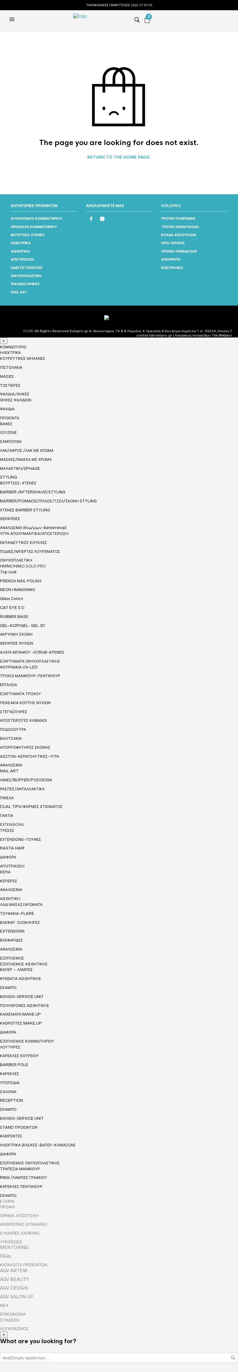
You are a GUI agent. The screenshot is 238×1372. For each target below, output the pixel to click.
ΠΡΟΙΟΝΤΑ (9, 418)
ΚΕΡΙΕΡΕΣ (8, 881)
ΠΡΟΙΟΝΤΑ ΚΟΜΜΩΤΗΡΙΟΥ (34, 227)
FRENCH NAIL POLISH (20, 581)
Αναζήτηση (233, 1357)
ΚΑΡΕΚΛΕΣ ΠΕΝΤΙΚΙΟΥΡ (21, 1186)
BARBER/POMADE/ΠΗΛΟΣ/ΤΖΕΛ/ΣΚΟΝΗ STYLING (48, 501)
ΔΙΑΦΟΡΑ (8, 857)
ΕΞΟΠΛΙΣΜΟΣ (12, 958)
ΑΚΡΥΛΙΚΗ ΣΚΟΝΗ (16, 634)
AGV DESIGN (14, 1288)
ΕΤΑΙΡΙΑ (7, 1201)
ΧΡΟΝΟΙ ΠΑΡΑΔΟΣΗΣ (179, 251)
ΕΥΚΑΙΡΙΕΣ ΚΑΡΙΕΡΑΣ (20, 1233)
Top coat (8, 572)
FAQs (5, 1256)
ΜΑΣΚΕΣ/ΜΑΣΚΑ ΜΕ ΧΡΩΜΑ (26, 459)
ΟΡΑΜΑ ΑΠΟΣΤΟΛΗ (19, 1215)
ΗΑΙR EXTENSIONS (26, 268)
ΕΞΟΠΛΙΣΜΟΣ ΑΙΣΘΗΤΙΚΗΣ (24, 964)
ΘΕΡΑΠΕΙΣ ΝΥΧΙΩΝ (16, 643)
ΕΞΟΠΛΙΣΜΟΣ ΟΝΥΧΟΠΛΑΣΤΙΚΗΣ (30, 1163)
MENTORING (14, 1247)
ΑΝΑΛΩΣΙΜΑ (11, 765)
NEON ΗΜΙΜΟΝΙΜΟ (17, 589)
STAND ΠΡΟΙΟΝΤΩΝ (18, 1127)
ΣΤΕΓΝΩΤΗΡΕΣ (13, 711)
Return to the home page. (119, 157)
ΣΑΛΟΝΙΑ (8, 1091)
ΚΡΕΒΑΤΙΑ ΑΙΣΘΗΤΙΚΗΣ (20, 978)
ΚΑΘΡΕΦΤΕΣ (11, 1136)
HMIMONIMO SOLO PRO (23, 566)
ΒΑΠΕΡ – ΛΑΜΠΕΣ (16, 969)
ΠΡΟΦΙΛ (7, 1206)
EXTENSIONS (12, 824)
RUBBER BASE (14, 616)
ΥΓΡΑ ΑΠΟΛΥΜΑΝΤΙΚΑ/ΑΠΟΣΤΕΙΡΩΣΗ (34, 533)
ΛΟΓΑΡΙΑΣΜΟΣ (14, 1328)
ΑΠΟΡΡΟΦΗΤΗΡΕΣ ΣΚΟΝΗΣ (25, 747)
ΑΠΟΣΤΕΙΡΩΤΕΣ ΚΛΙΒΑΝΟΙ (23, 720)
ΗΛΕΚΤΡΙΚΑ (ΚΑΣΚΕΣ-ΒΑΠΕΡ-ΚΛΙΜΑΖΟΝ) (37, 1145)
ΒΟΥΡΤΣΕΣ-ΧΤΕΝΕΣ (28, 235)
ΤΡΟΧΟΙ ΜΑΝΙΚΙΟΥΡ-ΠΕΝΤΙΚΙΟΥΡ (30, 675)
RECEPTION (11, 1100)
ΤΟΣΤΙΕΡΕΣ (10, 385)
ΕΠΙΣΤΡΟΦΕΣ (172, 268)
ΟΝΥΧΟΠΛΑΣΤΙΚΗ (26, 276)
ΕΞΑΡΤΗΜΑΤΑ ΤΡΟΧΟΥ (20, 693)
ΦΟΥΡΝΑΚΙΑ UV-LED (19, 667)
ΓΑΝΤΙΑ (6, 815)
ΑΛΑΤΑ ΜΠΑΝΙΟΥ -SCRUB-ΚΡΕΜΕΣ (32, 652)
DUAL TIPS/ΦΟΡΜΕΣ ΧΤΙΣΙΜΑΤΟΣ (31, 806)
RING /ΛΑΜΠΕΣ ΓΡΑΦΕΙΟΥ (23, 1177)
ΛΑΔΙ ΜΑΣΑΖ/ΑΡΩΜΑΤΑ (21, 904)
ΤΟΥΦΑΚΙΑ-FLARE (17, 913)
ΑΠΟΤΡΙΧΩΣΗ (22, 259)
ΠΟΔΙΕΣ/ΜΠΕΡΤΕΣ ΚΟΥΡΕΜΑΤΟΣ (30, 551)
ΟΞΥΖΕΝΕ (8, 432)
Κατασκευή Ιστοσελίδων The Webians (203, 335)
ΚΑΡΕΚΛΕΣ (9, 1073)
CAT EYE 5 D (12, 607)
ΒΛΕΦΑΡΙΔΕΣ (11, 940)
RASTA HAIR (12, 848)
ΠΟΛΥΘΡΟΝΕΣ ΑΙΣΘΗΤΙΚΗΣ (24, 1005)
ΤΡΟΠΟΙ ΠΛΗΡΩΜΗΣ (178, 218)
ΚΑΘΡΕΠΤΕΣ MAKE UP (21, 1023)
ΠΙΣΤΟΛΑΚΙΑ (11, 367)
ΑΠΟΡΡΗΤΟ (171, 259)
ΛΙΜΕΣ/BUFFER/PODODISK (26, 780)
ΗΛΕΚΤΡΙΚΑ (21, 243)
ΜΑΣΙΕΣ (7, 376)
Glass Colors (11, 598)
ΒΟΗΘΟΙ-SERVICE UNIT (22, 996)
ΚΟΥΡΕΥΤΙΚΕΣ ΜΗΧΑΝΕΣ (22, 358)
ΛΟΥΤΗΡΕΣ (10, 1047)
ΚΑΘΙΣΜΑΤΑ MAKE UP (20, 1014)
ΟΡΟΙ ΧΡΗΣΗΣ (173, 243)
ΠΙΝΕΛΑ (7, 798)
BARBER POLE (14, 1064)
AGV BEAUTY (14, 1279)
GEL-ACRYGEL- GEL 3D (22, 625)
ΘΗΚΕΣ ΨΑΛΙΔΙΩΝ (15, 400)
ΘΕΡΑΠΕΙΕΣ (10, 518)
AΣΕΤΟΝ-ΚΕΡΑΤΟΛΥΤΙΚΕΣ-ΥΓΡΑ (29, 756)
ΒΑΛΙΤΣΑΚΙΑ (11, 738)
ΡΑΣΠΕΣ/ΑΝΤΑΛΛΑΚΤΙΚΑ (22, 789)
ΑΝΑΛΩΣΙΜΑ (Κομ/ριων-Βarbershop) (33, 527)
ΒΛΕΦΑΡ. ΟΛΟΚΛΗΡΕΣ (20, 922)
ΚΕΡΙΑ (5, 872)
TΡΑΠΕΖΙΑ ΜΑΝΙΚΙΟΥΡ (20, 1169)
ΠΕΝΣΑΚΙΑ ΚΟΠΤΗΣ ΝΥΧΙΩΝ (25, 702)
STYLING (8, 477)
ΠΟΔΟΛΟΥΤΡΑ (13, 729)
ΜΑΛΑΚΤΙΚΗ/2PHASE (20, 468)
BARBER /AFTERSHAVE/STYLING (32, 492)
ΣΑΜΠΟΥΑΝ (10, 441)
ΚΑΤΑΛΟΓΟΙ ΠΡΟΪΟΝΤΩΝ (23, 1264)
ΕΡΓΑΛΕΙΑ (8, 684)
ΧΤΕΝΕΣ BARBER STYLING (25, 510)
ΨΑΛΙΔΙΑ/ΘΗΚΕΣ (25, 284)
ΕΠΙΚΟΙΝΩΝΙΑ (13, 1314)
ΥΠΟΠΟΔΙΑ (10, 1082)
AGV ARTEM (13, 1270)
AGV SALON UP (16, 1296)
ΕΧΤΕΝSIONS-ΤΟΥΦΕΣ (20, 839)
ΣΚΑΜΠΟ (8, 987)
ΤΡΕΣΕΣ (7, 830)
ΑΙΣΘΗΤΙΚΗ (20, 251)
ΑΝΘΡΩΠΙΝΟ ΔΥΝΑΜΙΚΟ (23, 1224)
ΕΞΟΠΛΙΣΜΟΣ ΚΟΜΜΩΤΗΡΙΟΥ (36, 218)
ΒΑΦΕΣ (6, 423)
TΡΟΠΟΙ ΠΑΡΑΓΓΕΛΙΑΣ (180, 227)
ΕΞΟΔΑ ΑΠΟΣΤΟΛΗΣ (178, 235)
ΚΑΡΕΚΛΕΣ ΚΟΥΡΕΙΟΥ (19, 1055)
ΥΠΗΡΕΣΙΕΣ (11, 1241)
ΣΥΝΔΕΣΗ (9, 1319)
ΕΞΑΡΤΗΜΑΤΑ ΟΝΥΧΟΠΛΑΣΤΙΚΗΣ (30, 661)
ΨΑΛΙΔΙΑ (7, 409)
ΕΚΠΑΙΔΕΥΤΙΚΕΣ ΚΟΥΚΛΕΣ (23, 542)
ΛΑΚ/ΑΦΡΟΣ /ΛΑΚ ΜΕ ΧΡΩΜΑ (27, 450)
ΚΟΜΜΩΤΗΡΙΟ (13, 347)
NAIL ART (19, 292)
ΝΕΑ (4, 1305)
